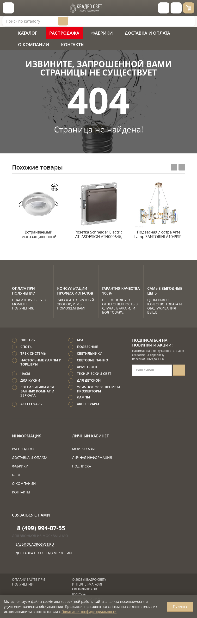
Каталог (27, 33)
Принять (180, 606)
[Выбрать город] (163, 7)
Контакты (73, 44)
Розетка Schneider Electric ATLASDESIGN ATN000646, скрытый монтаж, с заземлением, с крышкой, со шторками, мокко (98, 235)
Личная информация (92, 457)
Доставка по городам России (44, 553)
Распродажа (64, 33)
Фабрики (102, 33)
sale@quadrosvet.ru (35, 544)
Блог (16, 475)
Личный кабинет (90, 436)
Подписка (81, 466)
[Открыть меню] (8, 7)
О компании (33, 44)
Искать (63, 21)
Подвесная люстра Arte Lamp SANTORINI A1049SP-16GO (158, 235)
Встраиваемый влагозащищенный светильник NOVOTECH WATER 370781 (38, 235)
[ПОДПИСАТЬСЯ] (179, 370)
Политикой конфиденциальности (89, 611)
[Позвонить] (176, 7)
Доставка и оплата (147, 33)
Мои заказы (83, 449)
